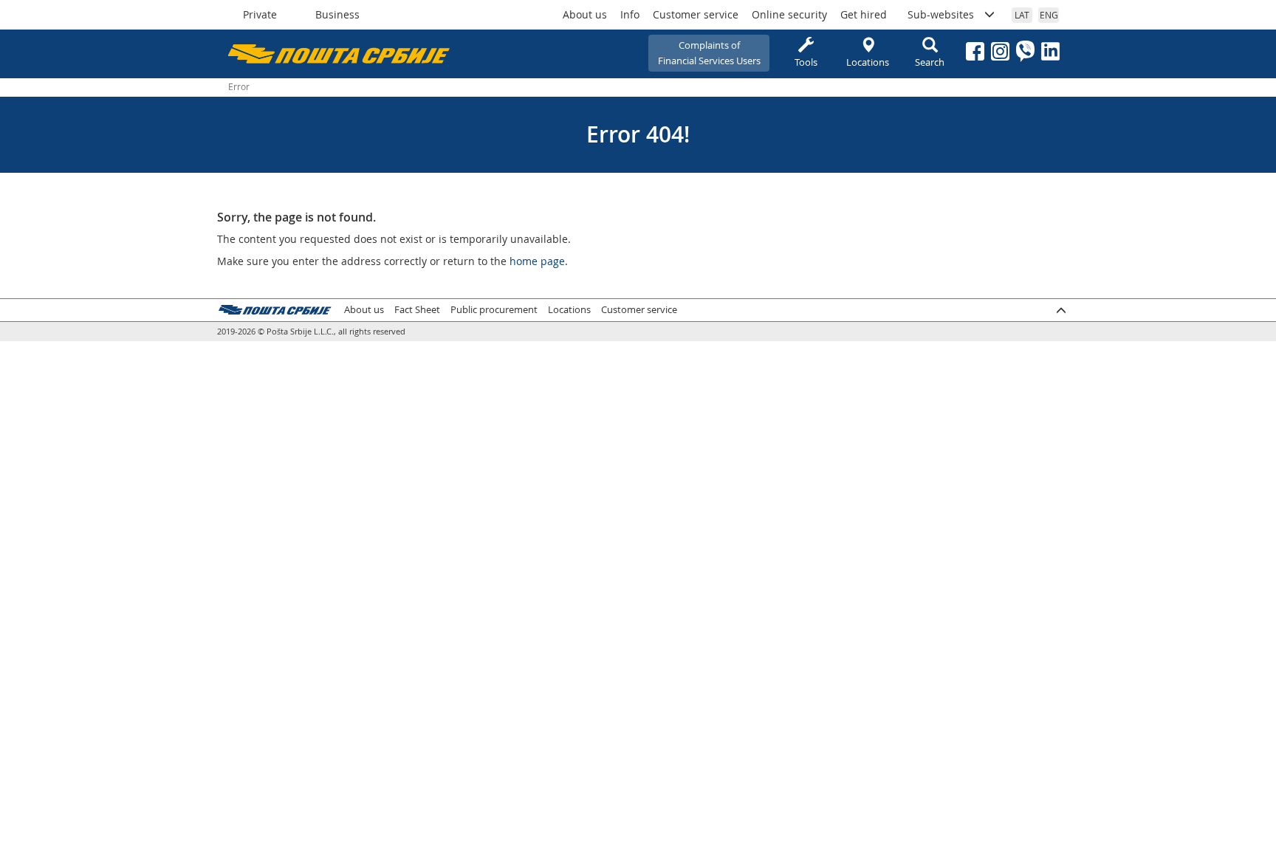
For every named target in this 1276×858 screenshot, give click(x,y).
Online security (789, 14)
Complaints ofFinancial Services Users (709, 52)
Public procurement (494, 309)
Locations (867, 62)
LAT (1022, 15)
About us (585, 14)
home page (537, 261)
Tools (806, 62)
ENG (1049, 15)
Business (337, 14)
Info (629, 14)
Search (929, 62)
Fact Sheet (417, 309)
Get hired (863, 14)
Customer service (695, 14)
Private (260, 14)
